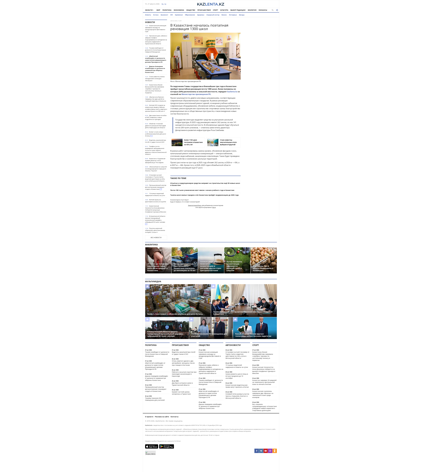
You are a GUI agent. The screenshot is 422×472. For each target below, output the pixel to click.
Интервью (233, 15)
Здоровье (200, 15)
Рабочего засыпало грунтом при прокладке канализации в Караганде (184, 374)
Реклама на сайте (162, 417)
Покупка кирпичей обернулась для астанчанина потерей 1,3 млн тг (155, 230)
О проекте (149, 417)
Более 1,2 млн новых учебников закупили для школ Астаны (155, 134)
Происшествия (204, 10)
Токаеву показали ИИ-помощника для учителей (155, 399)
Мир (158, 10)
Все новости (156, 237)
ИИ (171, 15)
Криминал (179, 15)
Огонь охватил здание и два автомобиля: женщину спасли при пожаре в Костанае (183, 363)
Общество (190, 10)
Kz (165, 4)
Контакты (174, 417)
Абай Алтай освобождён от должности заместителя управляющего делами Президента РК (155, 59)
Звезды (242, 15)
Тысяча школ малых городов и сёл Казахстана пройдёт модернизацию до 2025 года (204, 195)
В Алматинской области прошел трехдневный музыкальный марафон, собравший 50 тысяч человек (155, 219)
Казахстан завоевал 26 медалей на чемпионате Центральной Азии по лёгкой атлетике (264, 382)
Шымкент (164, 15)
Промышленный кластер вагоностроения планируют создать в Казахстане (155, 187)
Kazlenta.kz (148, 425)
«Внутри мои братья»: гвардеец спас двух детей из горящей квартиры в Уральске (155, 99)
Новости (150, 22)
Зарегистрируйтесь (194, 205)
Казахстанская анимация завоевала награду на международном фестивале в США (155, 28)
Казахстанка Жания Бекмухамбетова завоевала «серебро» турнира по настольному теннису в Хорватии (154, 89)
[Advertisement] (260, 52)
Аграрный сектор (212, 15)
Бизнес (224, 15)
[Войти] (277, 10)
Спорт (215, 10)
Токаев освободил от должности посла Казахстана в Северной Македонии (155, 50)
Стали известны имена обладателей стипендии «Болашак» (155, 79)
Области (149, 10)
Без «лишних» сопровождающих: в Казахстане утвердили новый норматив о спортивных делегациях (264, 407)
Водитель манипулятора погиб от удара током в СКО (155, 141)
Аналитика (151, 244)
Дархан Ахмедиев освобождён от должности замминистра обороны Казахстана (155, 69)
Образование (190, 15)
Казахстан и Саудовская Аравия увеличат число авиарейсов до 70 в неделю (155, 160)
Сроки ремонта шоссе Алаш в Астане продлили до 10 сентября (237, 376)
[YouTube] (265, 451)
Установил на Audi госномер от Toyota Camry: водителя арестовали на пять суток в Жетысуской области (155, 178)
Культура (224, 10)
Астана (155, 15)
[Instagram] (270, 451)
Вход (214, 207)
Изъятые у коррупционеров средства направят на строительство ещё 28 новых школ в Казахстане (205, 184)
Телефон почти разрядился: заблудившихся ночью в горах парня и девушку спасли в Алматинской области (155, 150)
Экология (252, 10)
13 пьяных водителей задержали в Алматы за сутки (155, 194)
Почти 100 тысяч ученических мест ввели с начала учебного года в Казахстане (202, 190)
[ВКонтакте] (261, 451)
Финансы (263, 10)
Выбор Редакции (238, 10)
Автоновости (233, 345)
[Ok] (274, 451)
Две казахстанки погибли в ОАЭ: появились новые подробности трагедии (155, 117)
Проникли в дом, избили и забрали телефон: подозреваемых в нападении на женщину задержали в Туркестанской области (156, 40)
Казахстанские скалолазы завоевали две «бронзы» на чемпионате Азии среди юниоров (262, 394)
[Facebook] (256, 451)
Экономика (179, 10)
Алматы (148, 15)
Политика (166, 10)
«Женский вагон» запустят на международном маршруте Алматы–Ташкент (156, 169)
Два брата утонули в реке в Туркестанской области (182, 384)
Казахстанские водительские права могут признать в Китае (237, 386)
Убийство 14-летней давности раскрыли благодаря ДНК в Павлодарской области (155, 126)
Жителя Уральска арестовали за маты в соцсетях (155, 201)
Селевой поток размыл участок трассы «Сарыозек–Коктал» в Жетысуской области (237, 396)
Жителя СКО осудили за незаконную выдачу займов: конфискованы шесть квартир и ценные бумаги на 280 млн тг (156, 108)
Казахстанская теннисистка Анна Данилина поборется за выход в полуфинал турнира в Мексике (155, 209)
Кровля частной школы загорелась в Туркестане (181, 393)
